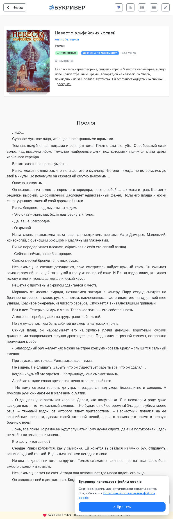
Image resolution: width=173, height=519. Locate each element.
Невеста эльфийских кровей (85, 33)
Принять (122, 507)
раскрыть (64, 84)
